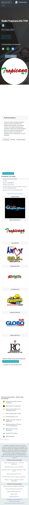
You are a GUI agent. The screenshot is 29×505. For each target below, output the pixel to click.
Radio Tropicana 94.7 (15, 220)
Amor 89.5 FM (15, 243)
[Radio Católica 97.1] (15, 346)
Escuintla (13, 139)
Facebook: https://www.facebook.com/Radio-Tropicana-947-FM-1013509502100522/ (15, 187)
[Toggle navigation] (3, 5)
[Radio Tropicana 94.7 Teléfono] (3, 48)
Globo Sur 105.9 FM (15, 312)
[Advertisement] (14, 100)
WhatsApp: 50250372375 (8, 184)
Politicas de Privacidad (14, 501)
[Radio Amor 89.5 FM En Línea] (15, 254)
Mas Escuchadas (21, 139)
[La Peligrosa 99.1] (15, 300)
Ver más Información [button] (8, 173)
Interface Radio (15, 196)
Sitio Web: (5, 180)
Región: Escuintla (6, 38)
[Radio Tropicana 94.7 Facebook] (13, 48)
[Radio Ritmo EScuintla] (15, 277)
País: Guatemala (6, 35)
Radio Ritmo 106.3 (15, 266)
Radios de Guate (5, 2)
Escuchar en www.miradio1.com (12, 364)
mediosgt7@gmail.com (17, 499)
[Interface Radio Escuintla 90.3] (15, 208)
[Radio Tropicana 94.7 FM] (15, 231)
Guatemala (23, 2)
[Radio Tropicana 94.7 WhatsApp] (8, 48)
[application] (9, 56)
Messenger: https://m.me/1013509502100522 (13, 190)
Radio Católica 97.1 (15, 335)
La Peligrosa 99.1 (15, 289)
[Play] (3, 56)
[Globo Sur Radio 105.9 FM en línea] (15, 323)
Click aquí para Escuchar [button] (10, 361)
